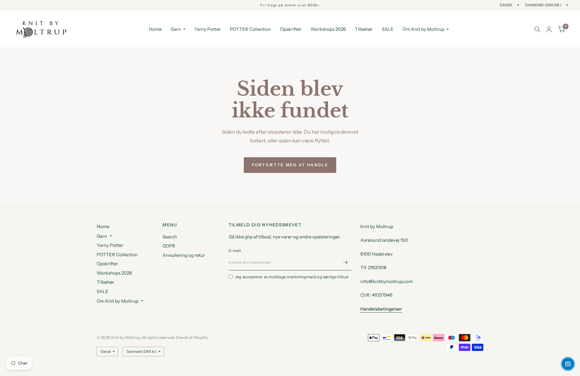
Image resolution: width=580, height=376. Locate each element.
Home (155, 29)
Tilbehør (364, 29)
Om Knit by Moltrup (423, 29)
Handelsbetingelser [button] (381, 309)
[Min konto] (549, 29)
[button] (568, 364)
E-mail (235, 250)
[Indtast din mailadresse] (345, 262)
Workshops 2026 (328, 29)
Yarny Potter (207, 29)
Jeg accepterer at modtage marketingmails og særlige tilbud (292, 276)
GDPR (169, 246)
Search (170, 237)
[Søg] (537, 29)
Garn (176, 29)
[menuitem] (155, 29)
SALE (388, 29)
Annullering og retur (184, 255)
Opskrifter (290, 29)
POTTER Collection (250, 29)
